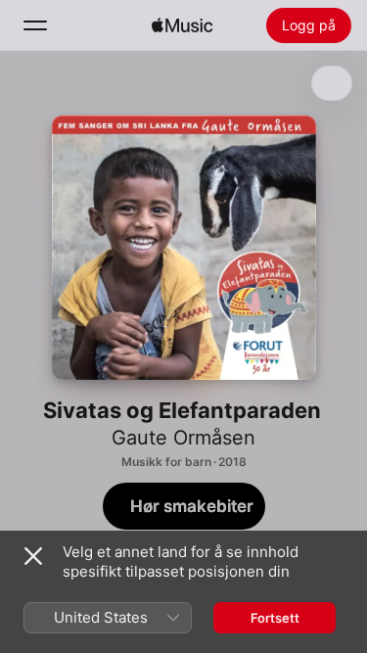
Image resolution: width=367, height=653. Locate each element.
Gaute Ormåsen (183, 437)
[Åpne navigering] (35, 25)
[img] (182, 25)
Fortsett (275, 618)
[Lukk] (33, 556)
